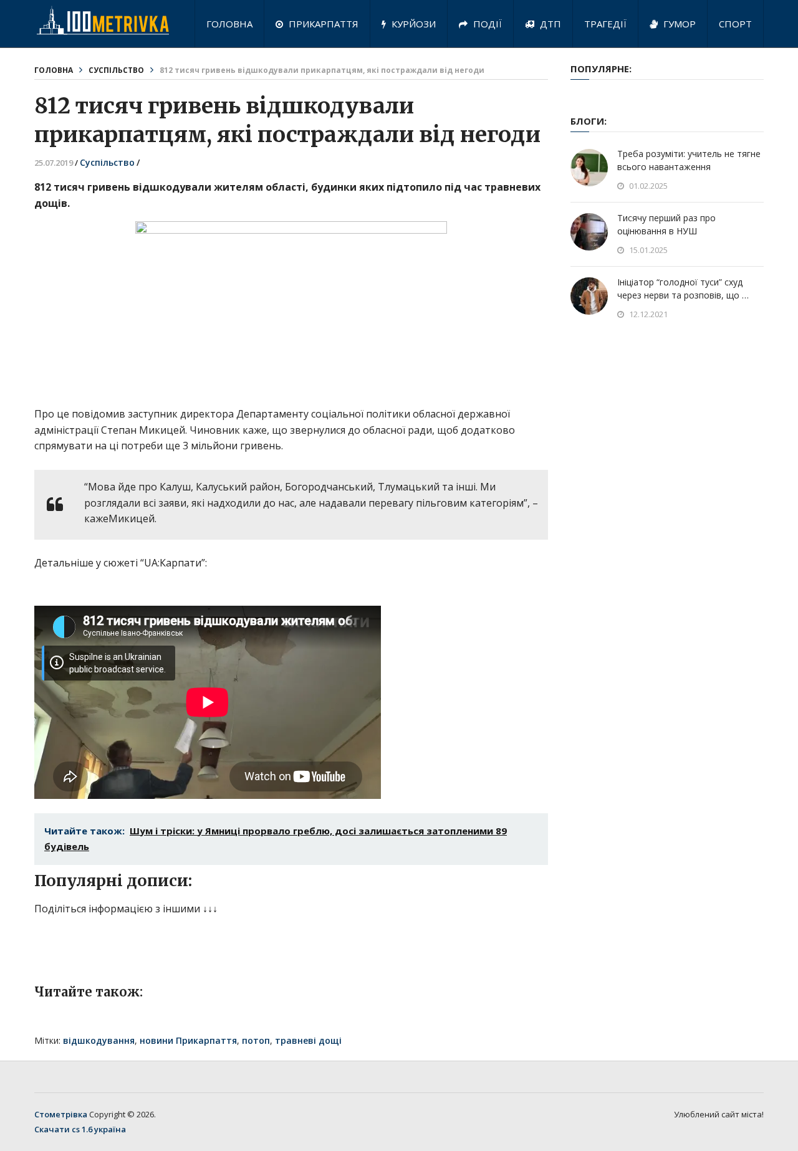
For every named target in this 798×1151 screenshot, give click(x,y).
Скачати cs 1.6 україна (80, 1129)
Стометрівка (60, 1114)
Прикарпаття (322, 23)
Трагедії (605, 23)
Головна (229, 23)
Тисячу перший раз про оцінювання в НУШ (666, 224)
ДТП (549, 23)
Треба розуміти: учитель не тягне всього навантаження (689, 160)
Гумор (678, 23)
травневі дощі (308, 1040)
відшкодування (99, 1040)
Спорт (735, 23)
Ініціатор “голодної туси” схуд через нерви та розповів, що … (683, 288)
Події (486, 23)
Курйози (412, 23)
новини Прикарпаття (188, 1040)
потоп (256, 1040)
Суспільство (116, 70)
